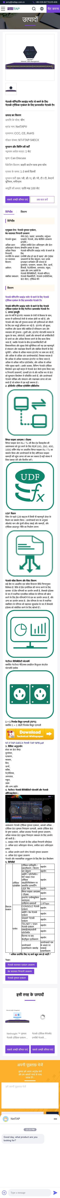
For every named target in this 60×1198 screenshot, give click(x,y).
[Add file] (4, 1192)
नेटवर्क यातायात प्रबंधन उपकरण (21, 964)
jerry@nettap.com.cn (15, 2)
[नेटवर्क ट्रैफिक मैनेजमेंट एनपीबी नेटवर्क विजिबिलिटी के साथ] (37, 1017)
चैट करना (53, 9)
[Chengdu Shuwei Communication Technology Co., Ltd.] (14, 9)
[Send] (55, 1192)
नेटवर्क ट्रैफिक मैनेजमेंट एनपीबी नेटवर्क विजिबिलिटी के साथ (36, 1036)
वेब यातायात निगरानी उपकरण (20, 971)
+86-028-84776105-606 (46, 2)
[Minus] (55, 1119)
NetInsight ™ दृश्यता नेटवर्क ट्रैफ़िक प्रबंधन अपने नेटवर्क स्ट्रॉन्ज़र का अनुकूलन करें (11, 1036)
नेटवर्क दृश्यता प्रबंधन (17, 978)
